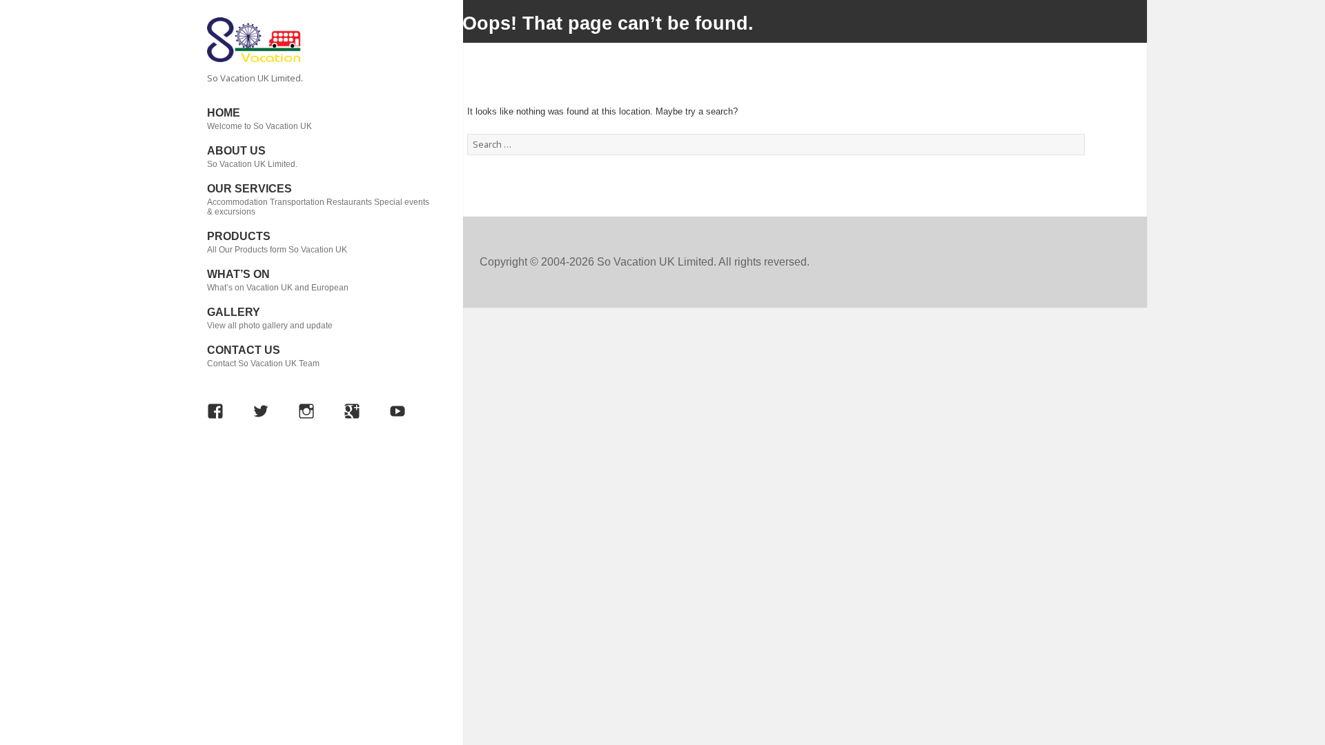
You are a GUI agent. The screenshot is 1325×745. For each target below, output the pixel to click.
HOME (259, 119)
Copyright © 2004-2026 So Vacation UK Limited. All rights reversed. (644, 262)
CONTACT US (263, 356)
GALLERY (270, 318)
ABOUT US (252, 157)
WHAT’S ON (278, 280)
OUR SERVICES (318, 200)
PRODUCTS (277, 242)
